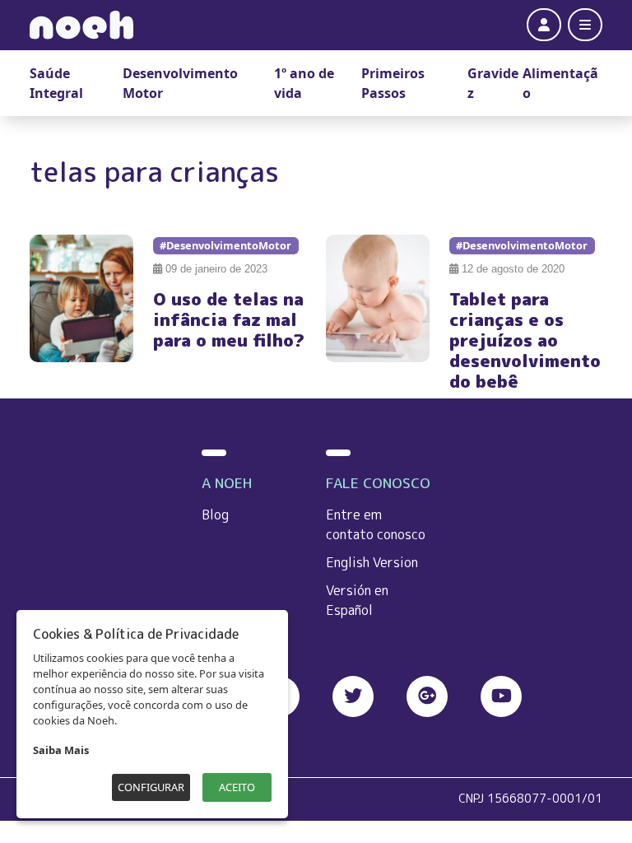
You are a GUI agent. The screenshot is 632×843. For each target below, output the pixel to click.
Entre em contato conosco (375, 524)
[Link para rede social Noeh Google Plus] (427, 696)
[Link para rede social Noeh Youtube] (501, 696)
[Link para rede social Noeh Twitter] (353, 696)
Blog (215, 514)
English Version (372, 562)
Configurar (151, 787)
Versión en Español (357, 600)
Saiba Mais (61, 750)
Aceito (237, 787)
